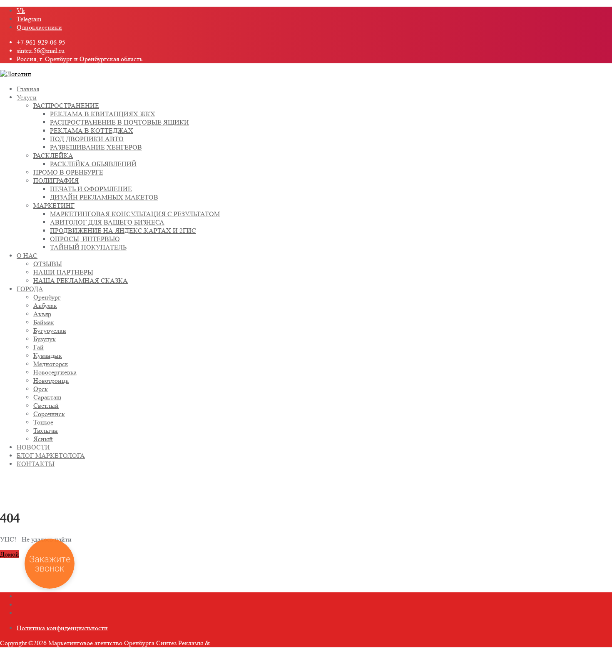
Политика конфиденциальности (62, 628)
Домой (9, 554)
